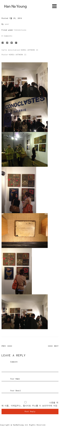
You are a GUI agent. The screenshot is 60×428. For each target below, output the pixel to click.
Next (56, 346)
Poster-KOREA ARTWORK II (14, 55)
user (7, 24)
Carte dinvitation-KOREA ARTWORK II (20, 50)
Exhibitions (20, 30)
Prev (4, 346)
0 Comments (7, 36)
